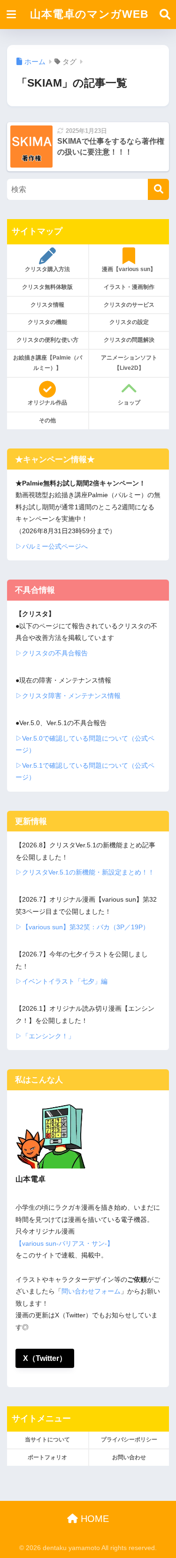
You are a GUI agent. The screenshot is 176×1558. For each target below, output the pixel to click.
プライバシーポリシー (129, 1439)
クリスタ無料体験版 (47, 287)
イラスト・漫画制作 (129, 287)
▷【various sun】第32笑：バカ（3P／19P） (82, 927)
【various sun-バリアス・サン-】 (64, 1243)
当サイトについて (47, 1439)
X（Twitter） (45, 1358)
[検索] (158, 189)
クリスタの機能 (47, 322)
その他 (47, 420)
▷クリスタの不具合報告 (51, 653)
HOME (93, 1519)
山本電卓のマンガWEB (89, 14)
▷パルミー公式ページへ (51, 546)
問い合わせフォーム (91, 1291)
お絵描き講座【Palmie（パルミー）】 (47, 362)
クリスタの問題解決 (129, 340)
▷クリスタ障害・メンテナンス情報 (68, 695)
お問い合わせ (129, 1457)
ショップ (129, 402)
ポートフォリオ (47, 1457)
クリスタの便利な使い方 (47, 340)
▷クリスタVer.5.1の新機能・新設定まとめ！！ (84, 872)
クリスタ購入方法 (47, 269)
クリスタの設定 (129, 322)
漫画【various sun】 (129, 269)
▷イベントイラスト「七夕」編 (61, 981)
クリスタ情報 (47, 304)
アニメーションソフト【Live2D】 (129, 362)
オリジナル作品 (47, 402)
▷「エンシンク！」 (45, 1036)
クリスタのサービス (129, 304)
